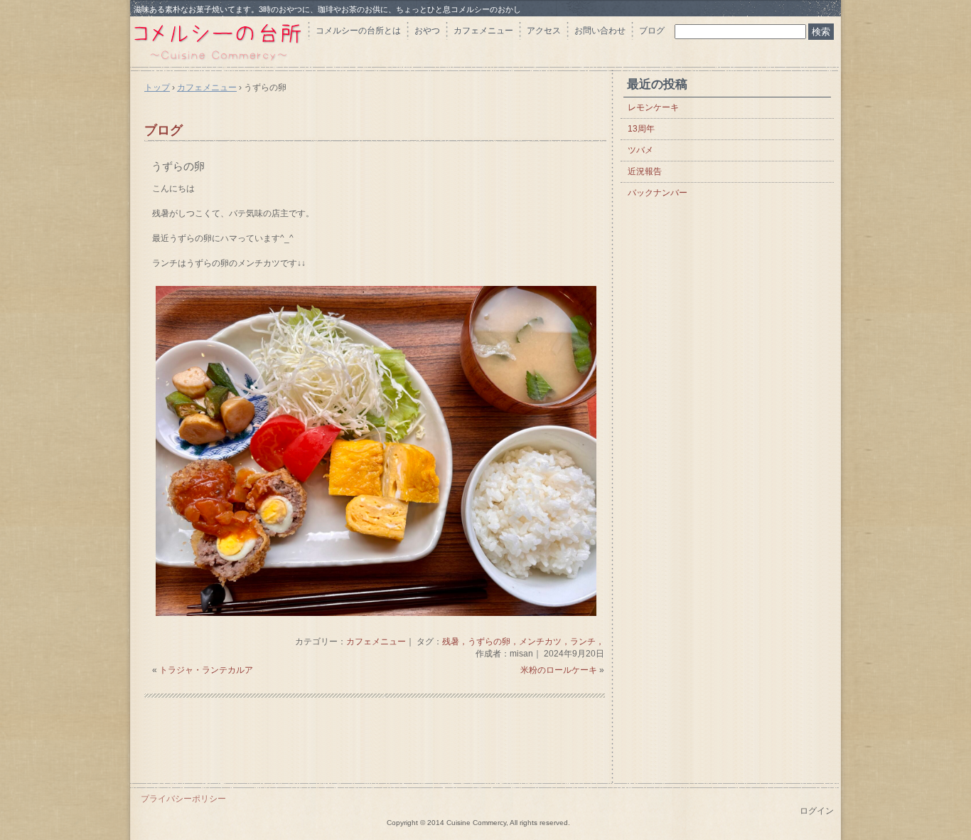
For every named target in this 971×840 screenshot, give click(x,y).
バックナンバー (657, 193)
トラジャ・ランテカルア (206, 670)
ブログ (652, 31)
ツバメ (640, 150)
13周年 (641, 129)
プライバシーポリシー (183, 799)
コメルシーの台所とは (358, 31)
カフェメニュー (483, 31)
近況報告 (645, 171)
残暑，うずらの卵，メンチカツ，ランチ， (523, 642)
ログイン (817, 811)
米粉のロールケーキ (558, 670)
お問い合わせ (600, 31)
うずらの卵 (178, 166)
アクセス (544, 31)
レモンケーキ (653, 107)
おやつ (427, 31)
